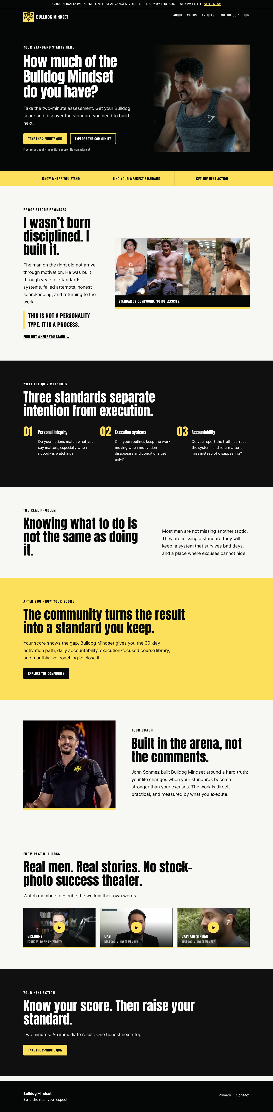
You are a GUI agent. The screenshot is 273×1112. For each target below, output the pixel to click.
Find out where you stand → (46, 336)
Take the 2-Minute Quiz (45, 138)
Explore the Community (93, 138)
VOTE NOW (212, 4)
